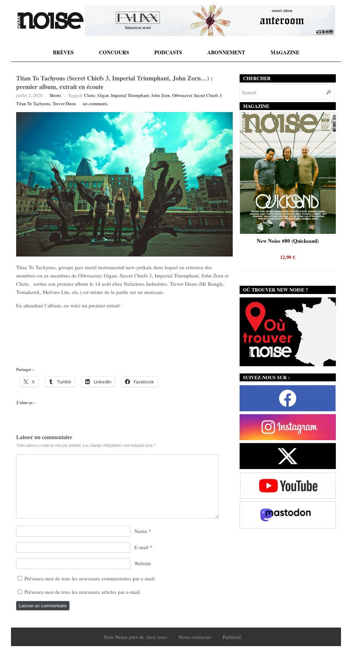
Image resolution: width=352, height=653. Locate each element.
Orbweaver (182, 95)
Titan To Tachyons (33, 103)
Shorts (55, 95)
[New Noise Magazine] (50, 20)
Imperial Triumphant (130, 95)
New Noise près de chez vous (135, 636)
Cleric (90, 95)
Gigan (103, 95)
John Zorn (160, 95)
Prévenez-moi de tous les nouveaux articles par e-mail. (82, 591)
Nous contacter (195, 636)
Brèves (63, 52)
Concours (114, 52)
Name (140, 530)
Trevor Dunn (64, 103)
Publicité (232, 636)
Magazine (285, 52)
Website (142, 563)
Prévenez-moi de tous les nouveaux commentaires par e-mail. (90, 578)
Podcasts (168, 52)
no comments (95, 103)
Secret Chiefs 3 (208, 95)
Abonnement (226, 52)
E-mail (141, 547)
